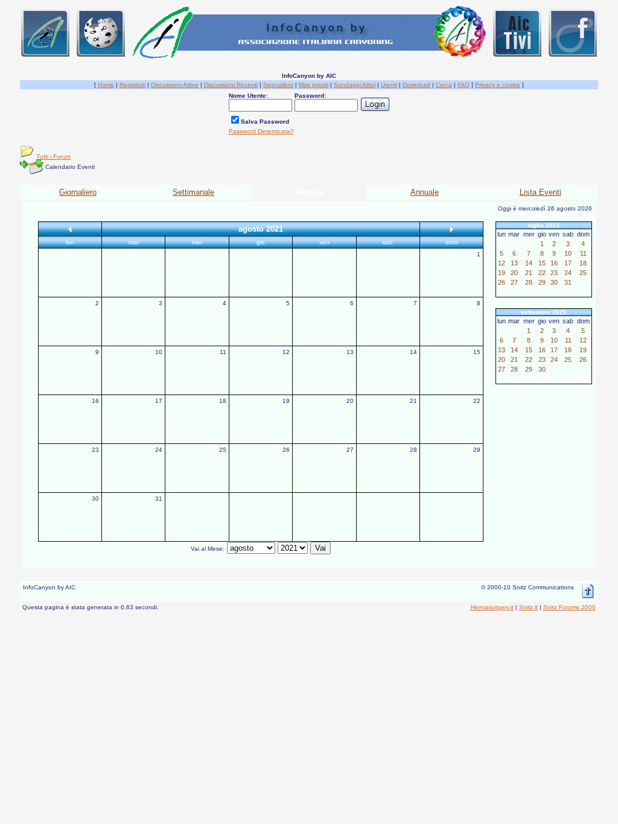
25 (222, 449)
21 (413, 401)
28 (413, 449)
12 (286, 352)
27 (350, 449)
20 (350, 401)
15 (476, 352)
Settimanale (193, 192)
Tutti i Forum (53, 156)
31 (158, 498)
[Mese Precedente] (70, 229)
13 (350, 352)
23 (95, 449)
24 (158, 449)
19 (286, 401)
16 (95, 401)
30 (95, 498)
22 (476, 401)
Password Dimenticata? (261, 131)
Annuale (424, 192)
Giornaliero (78, 192)
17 (158, 401)
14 (413, 352)
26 (286, 449)
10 (158, 352)
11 (223, 352)
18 (222, 401)
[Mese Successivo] (451, 229)
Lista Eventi (540, 192)
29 (476, 449)
